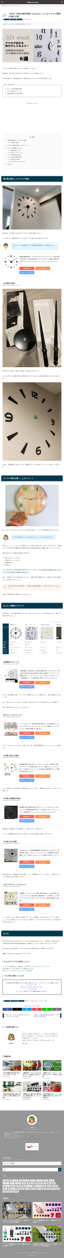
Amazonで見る (42, 268)
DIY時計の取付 (15, 142)
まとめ (10, 164)
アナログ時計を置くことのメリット (18, 145)
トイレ (12, 1183)
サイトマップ (42, 1252)
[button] (7, 1009)
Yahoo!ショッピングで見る (27, 272)
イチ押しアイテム (34, 1001)
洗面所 (53, 1188)
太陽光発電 (19, 1186)
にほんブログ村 (32, 989)
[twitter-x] (26, 1043)
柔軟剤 (44, 1188)
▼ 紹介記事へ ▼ (13, 652)
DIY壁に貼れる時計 (16, 155)
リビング (41, 1001)
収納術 (37, 1183)
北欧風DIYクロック (16, 150)
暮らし (38, 1188)
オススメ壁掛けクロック (15, 148)
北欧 (46, 1001)
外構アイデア (6, 1186)
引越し (4, 1188)
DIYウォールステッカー (17, 152)
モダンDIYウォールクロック (18, 161)
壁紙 (54, 1183)
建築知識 (55, 1186)
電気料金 (16, 1191)
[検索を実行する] (59, 1169)
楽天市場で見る (26, 268)
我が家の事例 (20, 1188)
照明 (58, 1188)
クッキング (39, 1180)
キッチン (32, 1180)
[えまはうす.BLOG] (32, 2)
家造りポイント (38, 1186)
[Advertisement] (32, 116)
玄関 (4, 1191)
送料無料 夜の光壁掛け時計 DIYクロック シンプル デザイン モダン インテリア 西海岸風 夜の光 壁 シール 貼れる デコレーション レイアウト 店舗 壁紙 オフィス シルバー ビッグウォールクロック (39, 810)
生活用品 (9, 1191)
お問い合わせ (34, 1252)
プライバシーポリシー (23, 1252)
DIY (27, 1001)
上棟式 (24, 1183)
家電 (45, 1186)
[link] (23, 1043)
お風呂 (8, 1180)
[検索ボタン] (62, 2)
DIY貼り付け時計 (15, 159)
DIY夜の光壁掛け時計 (16, 157)
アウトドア (15, 1180)
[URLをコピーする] (56, 1009)
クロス (45, 1180)
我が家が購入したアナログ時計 (17, 140)
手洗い (27, 1188)
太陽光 (13, 1186)
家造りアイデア (28, 1186)
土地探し (43, 1183)
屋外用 (49, 1186)
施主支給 (33, 1188)
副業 (29, 1183)
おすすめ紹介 (13, 19)
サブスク (51, 1180)
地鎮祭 (49, 1183)
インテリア (6, 19)
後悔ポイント (11, 1188)
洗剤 (49, 1188)
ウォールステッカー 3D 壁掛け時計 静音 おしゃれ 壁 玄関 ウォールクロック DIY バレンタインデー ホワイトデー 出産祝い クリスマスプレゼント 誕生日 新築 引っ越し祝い (39, 726)
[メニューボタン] (2, 2)
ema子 (11, 1043)
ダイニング (6, 1183)
